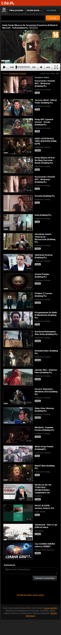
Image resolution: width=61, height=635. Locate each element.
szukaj (53, 18)
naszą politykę (50, 608)
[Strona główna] (8, 3)
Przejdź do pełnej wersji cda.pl (30, 595)
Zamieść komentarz (45, 578)
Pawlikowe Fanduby (18, 73)
